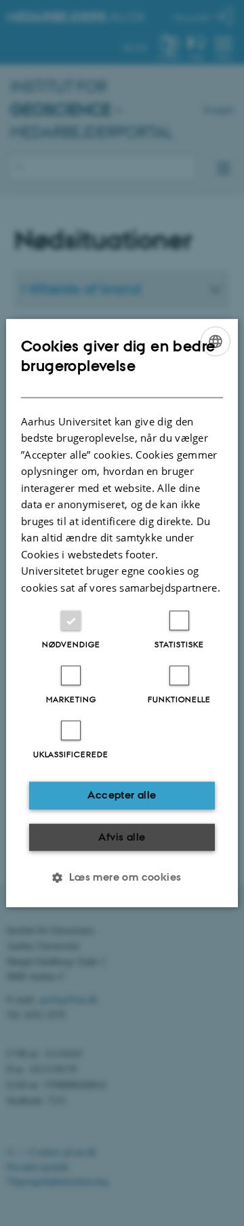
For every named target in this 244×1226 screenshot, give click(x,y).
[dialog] (122, 613)
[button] (121, 877)
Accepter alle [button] (121, 794)
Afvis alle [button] (121, 836)
